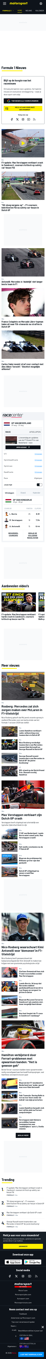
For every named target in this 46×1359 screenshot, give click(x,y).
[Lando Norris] (6, 514)
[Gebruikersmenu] (40, 3)
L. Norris (13, 514)
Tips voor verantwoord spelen (23, 1322)
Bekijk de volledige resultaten (32, 535)
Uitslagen (38, 454)
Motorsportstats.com (23, 1302)
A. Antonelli (14, 526)
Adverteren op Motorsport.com (23, 1318)
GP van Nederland (21, 423)
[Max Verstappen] (6, 520)
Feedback (23, 1314)
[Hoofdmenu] (5, 4)
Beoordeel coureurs (13, 534)
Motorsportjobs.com (23, 1294)
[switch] (39, 484)
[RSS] (34, 119)
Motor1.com (23, 1290)
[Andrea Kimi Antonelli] (6, 526)
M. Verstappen (15, 520)
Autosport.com (23, 1298)
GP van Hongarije (22, 500)
